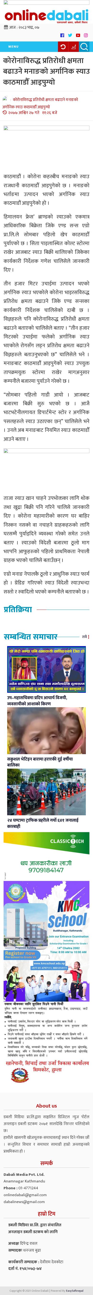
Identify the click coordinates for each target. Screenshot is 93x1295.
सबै (84, 637)
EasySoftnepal (74, 1290)
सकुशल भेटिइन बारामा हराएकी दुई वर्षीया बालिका (40, 762)
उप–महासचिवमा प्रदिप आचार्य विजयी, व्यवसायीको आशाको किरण (37, 701)
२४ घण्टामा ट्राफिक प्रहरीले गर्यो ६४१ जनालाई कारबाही (42, 823)
